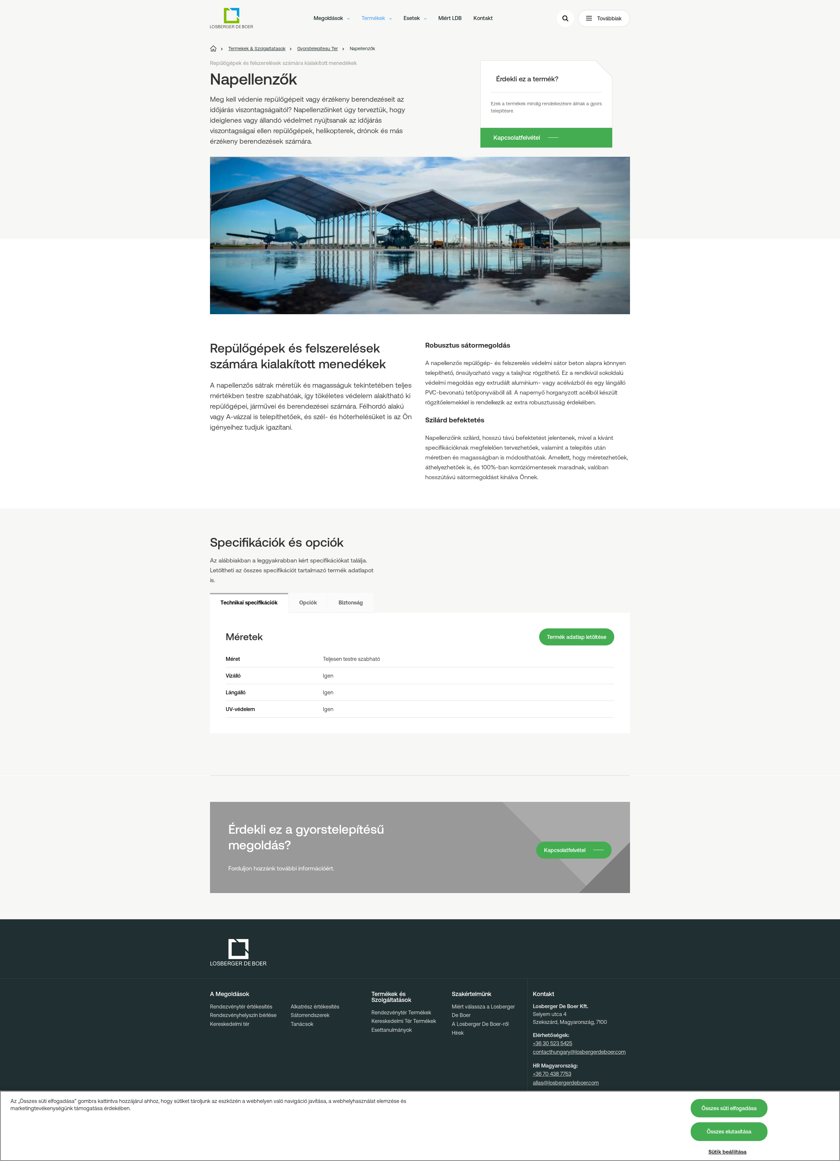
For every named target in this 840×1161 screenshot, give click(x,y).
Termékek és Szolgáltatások (391, 997)
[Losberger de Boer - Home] (238, 952)
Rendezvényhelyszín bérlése (243, 1015)
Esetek (412, 18)
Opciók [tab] (308, 602)
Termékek (374, 18)
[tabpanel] (420, 673)
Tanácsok (302, 1024)
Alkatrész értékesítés (315, 1006)
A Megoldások (229, 994)
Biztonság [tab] (351, 602)
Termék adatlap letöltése (576, 637)
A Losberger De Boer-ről (480, 1024)
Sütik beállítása (727, 1152)
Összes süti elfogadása (729, 1108)
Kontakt (483, 18)
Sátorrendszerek (310, 1015)
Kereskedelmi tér (229, 1024)
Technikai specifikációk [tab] (249, 602)
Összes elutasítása (729, 1131)
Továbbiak (609, 18)
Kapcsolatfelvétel (517, 137)
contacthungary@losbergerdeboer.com (579, 1052)
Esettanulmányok (391, 1030)
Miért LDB (450, 18)
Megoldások (329, 18)
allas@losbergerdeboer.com (566, 1083)
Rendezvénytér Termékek (401, 1012)
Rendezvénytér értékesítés (241, 1006)
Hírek (458, 1033)
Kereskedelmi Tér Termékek (403, 1021)
